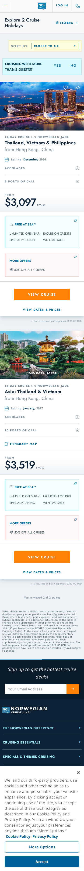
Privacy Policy (45, 836)
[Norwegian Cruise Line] (42, 6)
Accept (42, 861)
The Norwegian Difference (28, 728)
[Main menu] (5, 6)
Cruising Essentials (22, 742)
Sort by (19, 46)
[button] (78, 87)
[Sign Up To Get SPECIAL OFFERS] (73, 689)
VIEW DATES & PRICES (42, 310)
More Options (42, 846)
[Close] (78, 773)
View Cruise (42, 294)
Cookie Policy (18, 836)
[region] (42, 818)
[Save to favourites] (66, 87)
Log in (62, 5)
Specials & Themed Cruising (29, 756)
